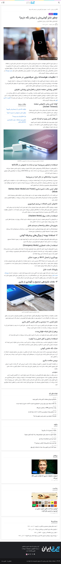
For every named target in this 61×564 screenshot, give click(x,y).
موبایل (50, 14)
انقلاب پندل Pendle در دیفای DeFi (47, 533)
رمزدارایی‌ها (54, 521)
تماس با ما (4, 561)
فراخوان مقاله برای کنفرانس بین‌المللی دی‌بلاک (45, 529)
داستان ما (9, 561)
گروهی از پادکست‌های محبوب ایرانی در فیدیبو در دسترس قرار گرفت (46, 510)
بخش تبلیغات (51, 24)
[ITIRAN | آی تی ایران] (30, 2)
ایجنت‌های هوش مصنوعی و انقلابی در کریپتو (45, 526)
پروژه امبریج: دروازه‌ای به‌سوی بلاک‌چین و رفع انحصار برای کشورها (40, 536)
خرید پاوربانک (8, 71)
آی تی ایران (53, 9)
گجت (48, 9)
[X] (32, 554)
